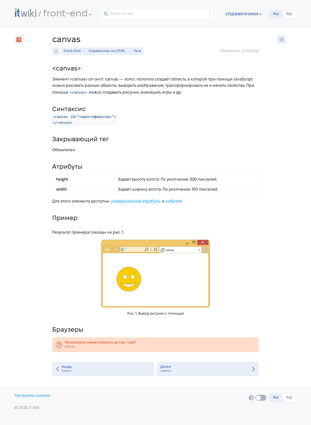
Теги (137, 51)
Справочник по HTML (107, 51)
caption (208, 369)
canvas (155, 344)
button (103, 369)
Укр (276, 14)
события (173, 201)
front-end (65, 13)
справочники (241, 14)
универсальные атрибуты (135, 201)
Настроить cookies (32, 396)
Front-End (72, 51)
